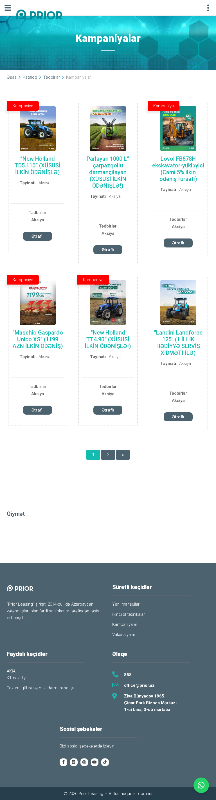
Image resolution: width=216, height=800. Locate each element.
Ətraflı (38, 236)
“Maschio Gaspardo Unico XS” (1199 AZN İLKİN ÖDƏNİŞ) (37, 339)
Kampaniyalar (124, 624)
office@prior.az (139, 685)
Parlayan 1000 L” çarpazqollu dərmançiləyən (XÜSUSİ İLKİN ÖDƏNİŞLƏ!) (108, 172)
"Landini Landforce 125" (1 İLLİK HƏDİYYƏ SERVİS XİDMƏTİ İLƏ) (178, 342)
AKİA (11, 671)
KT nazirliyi (16, 677)
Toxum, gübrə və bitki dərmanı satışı (40, 687)
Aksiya (44, 182)
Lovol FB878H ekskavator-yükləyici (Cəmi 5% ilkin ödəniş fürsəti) (178, 168)
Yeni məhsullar (126, 604)
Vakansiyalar (123, 634)
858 (128, 674)
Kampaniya (23, 105)
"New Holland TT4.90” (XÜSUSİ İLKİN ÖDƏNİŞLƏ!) (108, 339)
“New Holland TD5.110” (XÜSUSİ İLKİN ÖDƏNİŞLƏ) (37, 165)
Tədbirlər (37, 212)
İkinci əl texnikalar (128, 614)
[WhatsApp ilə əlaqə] (201, 785)
